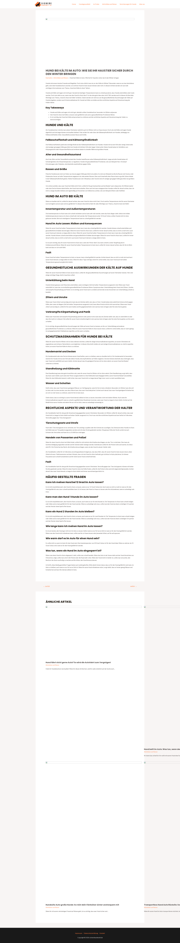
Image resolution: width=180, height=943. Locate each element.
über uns (142, 4)
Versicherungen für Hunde (128, 4)
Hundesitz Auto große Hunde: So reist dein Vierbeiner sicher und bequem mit (82, 904)
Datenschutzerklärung (91, 933)
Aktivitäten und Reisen (109, 4)
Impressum (78, 933)
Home (74, 4)
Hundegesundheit (84, 4)
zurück (46, 586)
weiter (133, 586)
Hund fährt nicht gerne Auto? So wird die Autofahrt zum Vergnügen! (78, 662)
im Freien (96, 4)
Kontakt (102, 933)
